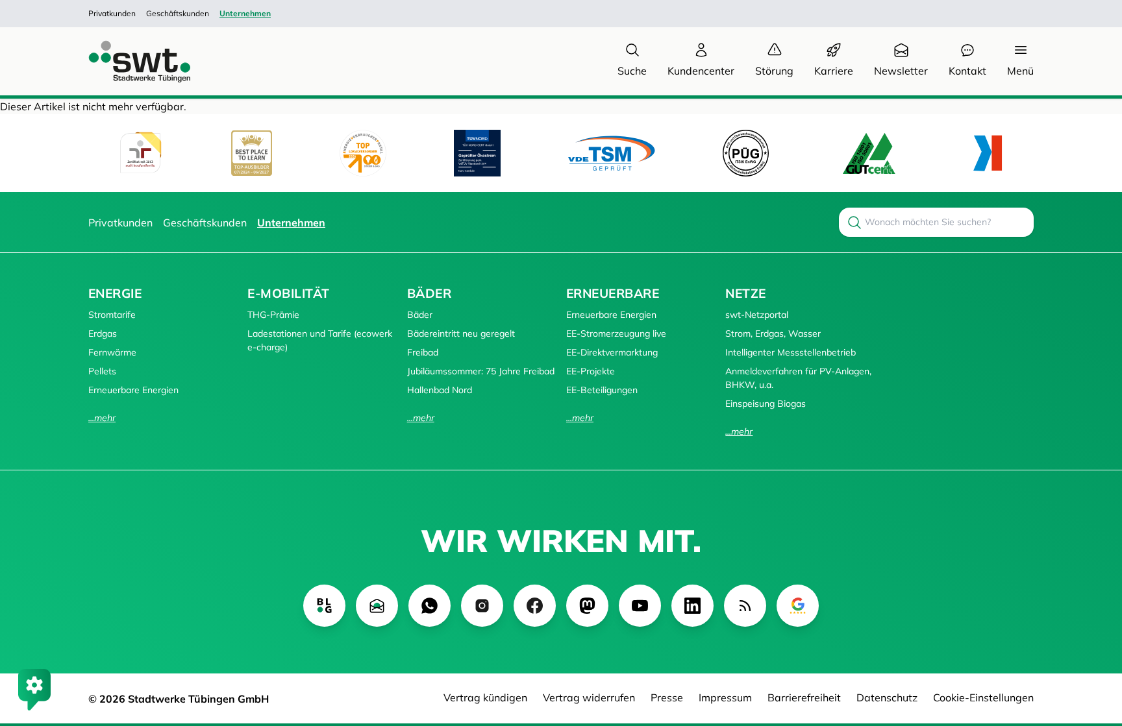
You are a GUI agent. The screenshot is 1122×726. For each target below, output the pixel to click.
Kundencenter (700, 70)
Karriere (833, 70)
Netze (745, 293)
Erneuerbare (612, 293)
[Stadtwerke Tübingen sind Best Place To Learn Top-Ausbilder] (251, 153)
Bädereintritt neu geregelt (461, 333)
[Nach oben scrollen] (1093, 645)
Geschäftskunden (177, 13)
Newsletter (901, 70)
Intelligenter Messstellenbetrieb (790, 352)
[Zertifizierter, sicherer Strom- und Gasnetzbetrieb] (746, 153)
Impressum (725, 697)
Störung (774, 70)
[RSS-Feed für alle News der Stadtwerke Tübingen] (745, 606)
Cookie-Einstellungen (983, 697)
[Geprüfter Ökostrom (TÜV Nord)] (477, 153)
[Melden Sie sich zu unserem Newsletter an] (377, 606)
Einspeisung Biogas (765, 403)
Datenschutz (886, 697)
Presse (667, 697)
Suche (632, 70)
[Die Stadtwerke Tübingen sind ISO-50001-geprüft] (869, 153)
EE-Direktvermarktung (612, 352)
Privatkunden (112, 13)
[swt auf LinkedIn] (692, 606)
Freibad (422, 352)
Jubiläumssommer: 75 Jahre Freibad (481, 371)
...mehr (102, 418)
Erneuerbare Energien (133, 390)
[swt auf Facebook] (535, 606)
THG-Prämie (273, 315)
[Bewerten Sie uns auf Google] (798, 606)
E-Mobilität (288, 293)
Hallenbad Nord (439, 390)
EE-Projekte (590, 371)
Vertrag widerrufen (589, 697)
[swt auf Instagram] (482, 606)
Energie (115, 293)
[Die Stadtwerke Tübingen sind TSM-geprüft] (611, 153)
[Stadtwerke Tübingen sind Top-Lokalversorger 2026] (363, 153)
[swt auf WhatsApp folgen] (429, 606)
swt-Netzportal (756, 315)
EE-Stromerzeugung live (616, 333)
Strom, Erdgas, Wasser (773, 333)
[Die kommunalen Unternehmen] (987, 153)
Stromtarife (112, 315)
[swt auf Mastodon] (587, 606)
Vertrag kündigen (485, 697)
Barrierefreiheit (804, 697)
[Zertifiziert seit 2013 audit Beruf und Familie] (140, 153)
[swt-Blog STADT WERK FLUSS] (324, 606)
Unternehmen (245, 13)
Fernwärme (112, 352)
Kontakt (967, 70)
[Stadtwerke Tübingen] (127, 61)
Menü (1020, 70)
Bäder (429, 293)
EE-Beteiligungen (602, 390)
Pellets (102, 371)
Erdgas (102, 333)
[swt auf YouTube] (640, 606)
